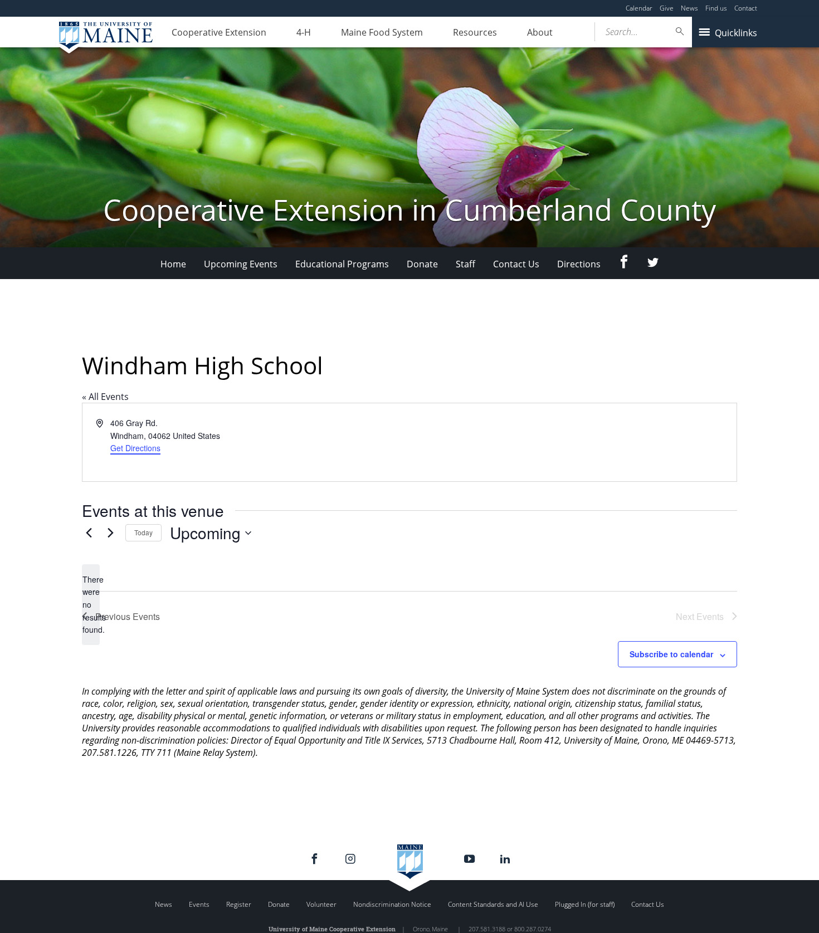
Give (667, 8)
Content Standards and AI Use (493, 904)
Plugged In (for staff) (585, 904)
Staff (465, 264)
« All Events (105, 396)
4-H (303, 32)
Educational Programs (342, 264)
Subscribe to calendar (671, 654)
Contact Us (516, 264)
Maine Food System (382, 32)
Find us (716, 8)
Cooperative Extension (219, 32)
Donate (422, 264)
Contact (745, 8)
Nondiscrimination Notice (392, 904)
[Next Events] (110, 533)
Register (238, 904)
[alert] (91, 604)
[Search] (680, 31)
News (689, 8)
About (540, 32)
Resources (475, 32)
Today (143, 532)
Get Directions (135, 447)
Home (173, 264)
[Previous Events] (88, 533)
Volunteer (321, 904)
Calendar (639, 8)
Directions (579, 264)
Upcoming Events (240, 264)
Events (199, 904)
